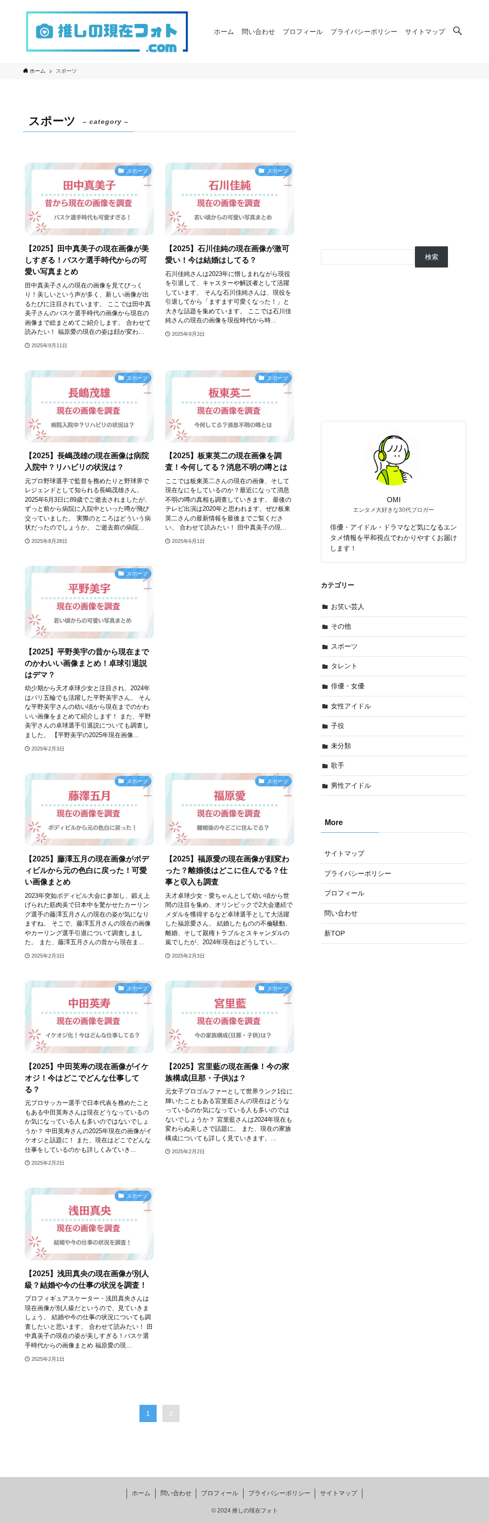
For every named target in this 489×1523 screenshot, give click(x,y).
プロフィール (344, 893)
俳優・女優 (347, 686)
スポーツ (344, 646)
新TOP (334, 933)
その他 (341, 626)
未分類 (341, 746)
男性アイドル (351, 785)
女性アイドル (351, 706)
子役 (337, 725)
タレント (344, 666)
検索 (431, 257)
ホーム (141, 1493)
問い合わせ (341, 913)
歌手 (337, 765)
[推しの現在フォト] (107, 31)
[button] (457, 31)
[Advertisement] (229, 620)
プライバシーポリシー (357, 873)
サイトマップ (344, 853)
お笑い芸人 (347, 606)
